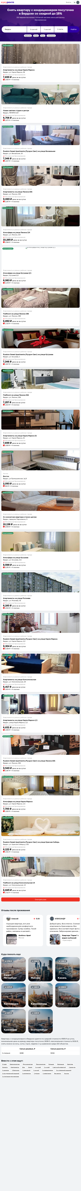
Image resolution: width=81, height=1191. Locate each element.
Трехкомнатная (40, 1064)
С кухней (38, 1067)
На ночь (66, 1073)
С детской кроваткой (59, 1067)
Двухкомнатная (28, 1064)
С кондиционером (47, 1070)
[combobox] (14, 29)
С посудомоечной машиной (10, 1073)
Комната (5, 1067)
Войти (68, 2)
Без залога (57, 1073)
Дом (23, 1067)
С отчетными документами (10, 1076)
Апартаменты (15, 1067)
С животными (47, 1073)
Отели (36, 35)
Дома (42, 35)
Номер (30, 1067)
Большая (51, 1064)
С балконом (15, 1070)
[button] (40, 54)
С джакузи (72, 1067)
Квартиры (28, 35)
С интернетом (26, 1073)
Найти (73, 29)
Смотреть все (40, 899)
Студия (4, 1064)
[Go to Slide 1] (40, 62)
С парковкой (26, 1070)
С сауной (36, 1070)
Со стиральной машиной (63, 1070)
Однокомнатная (15, 1064)
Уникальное (51, 35)
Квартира (70, 1064)
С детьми (37, 1073)
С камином (5, 1070)
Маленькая (60, 1064)
